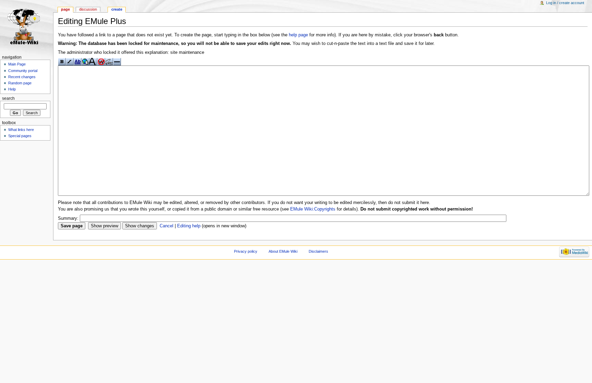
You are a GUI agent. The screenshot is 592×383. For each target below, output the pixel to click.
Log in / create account (565, 3)
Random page (20, 83)
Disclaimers (318, 251)
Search (8, 98)
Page (65, 9)
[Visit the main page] (26, 26)
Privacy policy (245, 251)
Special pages (20, 136)
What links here (21, 130)
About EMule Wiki (283, 251)
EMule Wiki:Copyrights (312, 209)
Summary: (68, 218)
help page (298, 35)
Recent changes (22, 77)
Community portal (22, 71)
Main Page (17, 64)
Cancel (166, 226)
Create (116, 9)
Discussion (88, 9)
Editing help (188, 226)
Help (12, 89)
